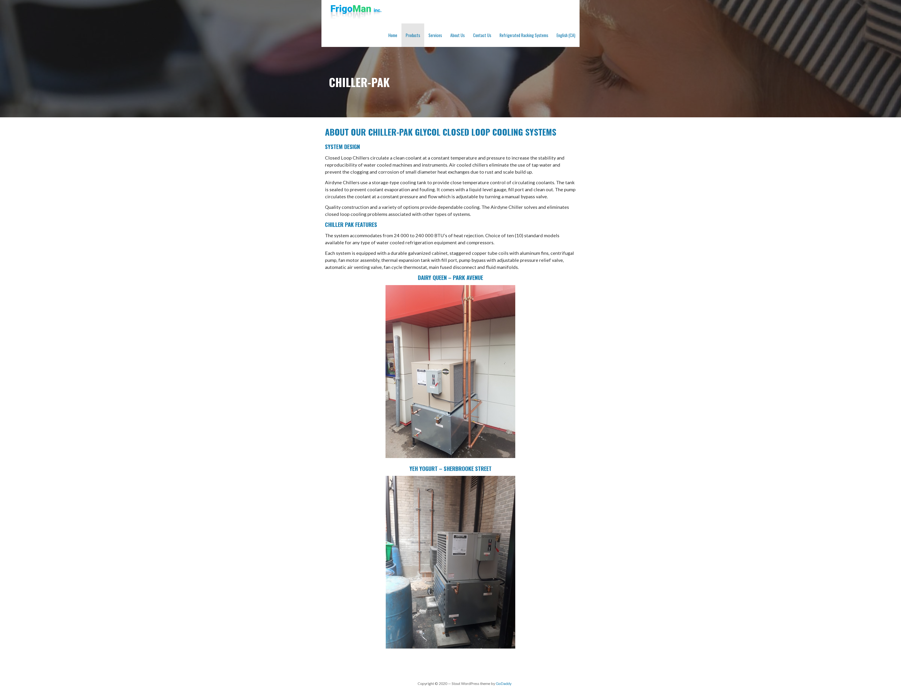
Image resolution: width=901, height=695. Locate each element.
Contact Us (482, 35)
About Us (457, 35)
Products (413, 35)
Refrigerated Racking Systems (524, 35)
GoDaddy (504, 683)
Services (435, 35)
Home (392, 35)
